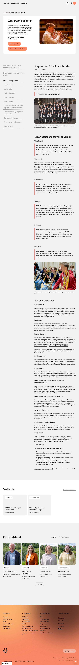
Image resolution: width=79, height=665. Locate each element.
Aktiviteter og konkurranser (30, 630)
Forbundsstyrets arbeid (40, 345)
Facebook (61, 623)
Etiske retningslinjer (28, 626)
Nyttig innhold (26, 617)
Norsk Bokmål (5, 663)
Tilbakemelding (7, 661)
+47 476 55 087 (62, 576)
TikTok (60, 629)
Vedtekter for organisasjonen (17, 48)
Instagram (61, 618)
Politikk (24, 624)
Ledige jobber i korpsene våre (29, 633)
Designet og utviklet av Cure (67, 661)
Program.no (43, 624)
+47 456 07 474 (25, 578)
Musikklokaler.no (45, 628)
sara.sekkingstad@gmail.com (28, 576)
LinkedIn (60, 621)
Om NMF (6, 12)
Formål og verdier (14, 43)
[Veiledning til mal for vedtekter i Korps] (39, 505)
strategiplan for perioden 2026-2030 (58, 345)
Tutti (41, 617)
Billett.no (42, 630)
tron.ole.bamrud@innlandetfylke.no (11, 574)
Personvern (56, 658)
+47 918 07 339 (7, 576)
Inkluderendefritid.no (46, 633)
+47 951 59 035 (43, 576)
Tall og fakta (6, 628)
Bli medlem (6, 626)
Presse (5, 621)
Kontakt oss (6, 617)
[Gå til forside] (5, 650)
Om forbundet (7, 619)
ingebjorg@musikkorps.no (64, 574)
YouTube (61, 626)
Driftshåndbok (44, 619)
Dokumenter (25, 619)
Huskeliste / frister (27, 628)
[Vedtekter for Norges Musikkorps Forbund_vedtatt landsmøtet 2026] (15, 505)
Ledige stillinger (8, 624)
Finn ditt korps (26, 621)
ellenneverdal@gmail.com (46, 574)
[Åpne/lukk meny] (67, 3)
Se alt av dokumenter (69, 490)
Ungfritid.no (43, 626)
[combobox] (7, 663)
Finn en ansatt (40, 444)
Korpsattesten (44, 621)
